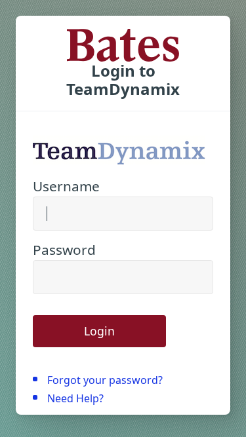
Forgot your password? (105, 380)
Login (99, 331)
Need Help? (75, 398)
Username (66, 186)
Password (64, 250)
